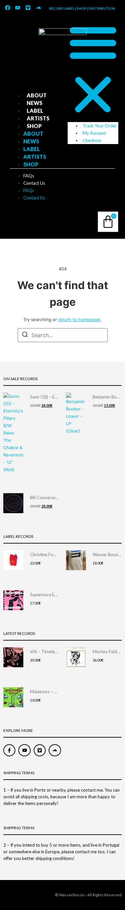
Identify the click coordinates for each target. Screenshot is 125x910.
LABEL (35, 110)
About (37, 95)
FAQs (28, 175)
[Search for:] (63, 335)
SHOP (34, 126)
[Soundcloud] (38, 7)
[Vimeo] (28, 7)
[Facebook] (7, 7)
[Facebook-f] (9, 750)
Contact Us (34, 183)
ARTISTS (38, 118)
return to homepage (79, 319)
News (34, 103)
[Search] (25, 335)
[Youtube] (18, 7)
